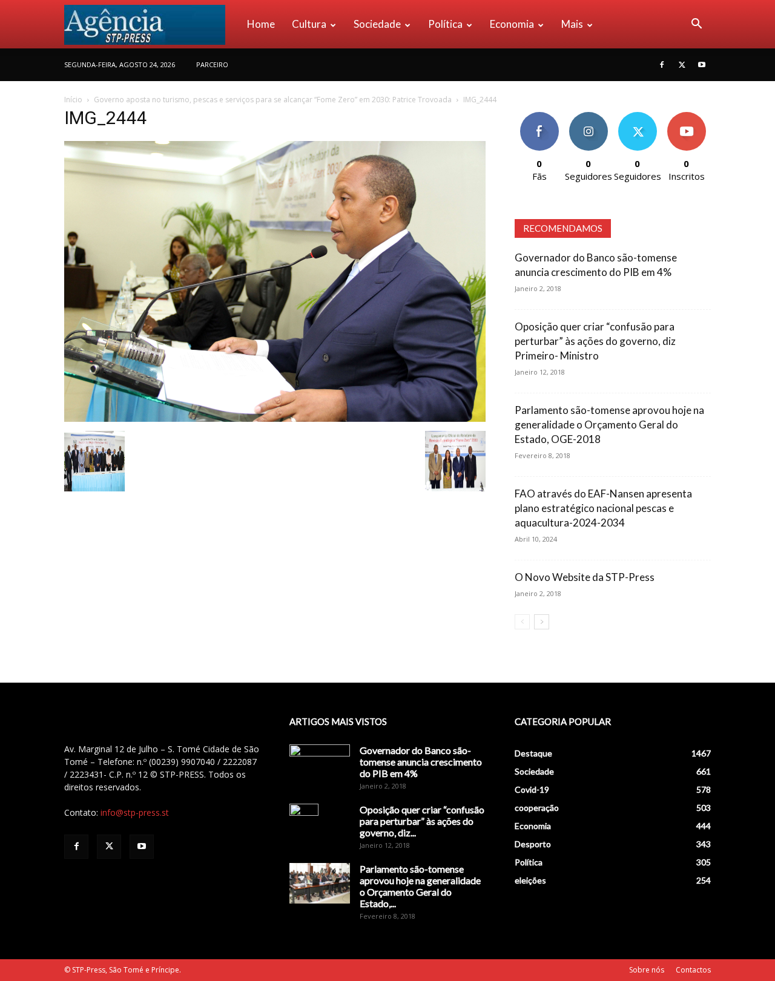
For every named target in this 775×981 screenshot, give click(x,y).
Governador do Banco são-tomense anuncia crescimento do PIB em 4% (421, 761)
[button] (696, 25)
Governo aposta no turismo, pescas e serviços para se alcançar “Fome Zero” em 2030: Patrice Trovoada (273, 99)
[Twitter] (682, 64)
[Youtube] (702, 64)
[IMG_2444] (275, 418)
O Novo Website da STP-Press (585, 577)
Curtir (539, 116)
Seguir (588, 116)
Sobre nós (646, 970)
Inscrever (686, 116)
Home (261, 24)
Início (73, 99)
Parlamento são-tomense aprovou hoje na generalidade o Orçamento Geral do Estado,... (420, 886)
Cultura (309, 24)
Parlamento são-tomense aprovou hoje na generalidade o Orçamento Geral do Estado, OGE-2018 (609, 424)
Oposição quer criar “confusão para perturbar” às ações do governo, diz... (422, 821)
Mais (572, 24)
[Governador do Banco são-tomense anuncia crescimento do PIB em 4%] (319, 765)
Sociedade (377, 24)
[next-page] (541, 621)
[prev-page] (522, 621)
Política (445, 24)
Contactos (693, 970)
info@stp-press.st (135, 812)
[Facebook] (662, 64)
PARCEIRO (212, 64)
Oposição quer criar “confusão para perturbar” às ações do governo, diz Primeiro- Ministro (595, 341)
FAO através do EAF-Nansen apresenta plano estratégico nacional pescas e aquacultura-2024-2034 (603, 508)
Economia (512, 24)
